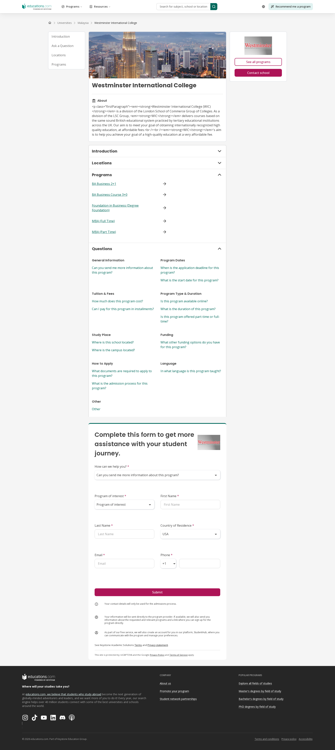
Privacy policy (288, 739)
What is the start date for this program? (189, 280)
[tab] (66, 36)
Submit (157, 592)
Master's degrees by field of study (260, 691)
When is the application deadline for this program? (190, 270)
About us (165, 683)
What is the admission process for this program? (120, 385)
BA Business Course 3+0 (109, 194)
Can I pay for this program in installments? (123, 309)
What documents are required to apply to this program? (122, 373)
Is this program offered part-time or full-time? (190, 319)
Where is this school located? (113, 342)
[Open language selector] (263, 6)
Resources (101, 6)
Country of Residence (177, 525)
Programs (72, 6)
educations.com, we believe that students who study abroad (63, 694)
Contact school (258, 73)
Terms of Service (178, 654)
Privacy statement (158, 645)
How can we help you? (112, 466)
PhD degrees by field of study (257, 706)
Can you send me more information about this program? (122, 270)
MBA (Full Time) (103, 221)
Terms (138, 645)
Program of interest (110, 496)
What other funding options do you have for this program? (190, 344)
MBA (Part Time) (104, 232)
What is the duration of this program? (188, 309)
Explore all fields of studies (255, 683)
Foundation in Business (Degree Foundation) (115, 207)
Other (96, 409)
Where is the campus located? (113, 350)
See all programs (258, 62)
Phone (167, 555)
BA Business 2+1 (104, 184)
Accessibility (306, 739)
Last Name (104, 525)
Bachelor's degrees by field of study (261, 699)
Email (100, 555)
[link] (115, 23)
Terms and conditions (267, 739)
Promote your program (174, 691)
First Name (170, 496)
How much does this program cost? (117, 301)
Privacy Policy (157, 654)
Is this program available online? (184, 301)
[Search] (213, 6)
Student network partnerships (178, 699)
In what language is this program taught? (191, 371)
